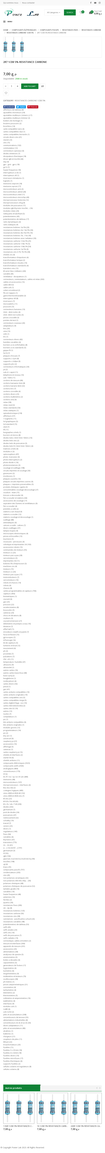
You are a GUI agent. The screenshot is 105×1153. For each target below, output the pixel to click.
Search (69, 12)
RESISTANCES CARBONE (91, 30)
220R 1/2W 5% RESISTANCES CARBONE (86, 1126)
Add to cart (30, 86)
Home (5, 30)
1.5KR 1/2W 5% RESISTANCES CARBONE (18, 1126)
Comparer (42, 86)
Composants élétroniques (24, 30)
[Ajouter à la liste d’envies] (6, 93)
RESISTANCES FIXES (70, 30)
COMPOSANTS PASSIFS (49, 30)
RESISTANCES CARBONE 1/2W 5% (20, 32)
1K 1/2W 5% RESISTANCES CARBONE (52, 1126)
